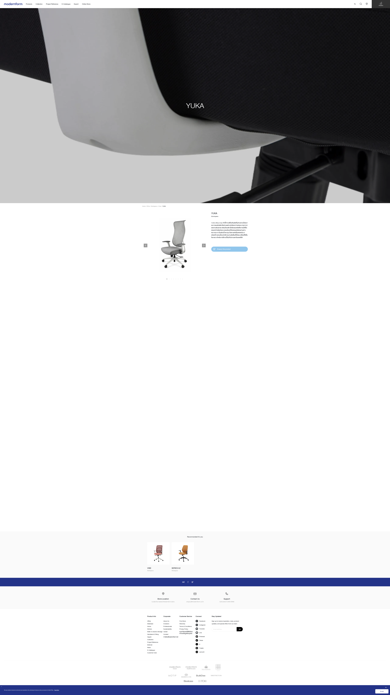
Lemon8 (201, 652)
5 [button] (175, 279)
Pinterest (202, 636)
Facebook (202, 621)
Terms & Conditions (185, 626)
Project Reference (52, 4)
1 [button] (166, 279)
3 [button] (171, 279)
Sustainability (167, 629)
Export (76, 4)
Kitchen (149, 629)
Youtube (202, 629)
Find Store (182, 621)
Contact (165, 634)
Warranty (182, 623)
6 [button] (178, 279)
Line (200, 632)
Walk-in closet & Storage (154, 631)
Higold (149, 637)
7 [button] (180, 279)
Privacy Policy (183, 629)
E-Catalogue (66, 4)
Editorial (149, 645)
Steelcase (150, 623)
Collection (150, 639)
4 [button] (173, 279)
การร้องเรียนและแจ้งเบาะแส (170, 637)
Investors (166, 623)
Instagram (202, 625)
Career (165, 631)
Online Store (86, 4)
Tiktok (201, 640)
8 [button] (182, 279)
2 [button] (169, 279)
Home (149, 626)
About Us (166, 621)
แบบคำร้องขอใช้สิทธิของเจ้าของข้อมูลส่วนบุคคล (186, 632)
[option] (195, 105)
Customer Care (152, 653)
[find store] (367, 4)
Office (149, 621)
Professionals (167, 626)
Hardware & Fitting (153, 634)
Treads (201, 648)
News (149, 647)
